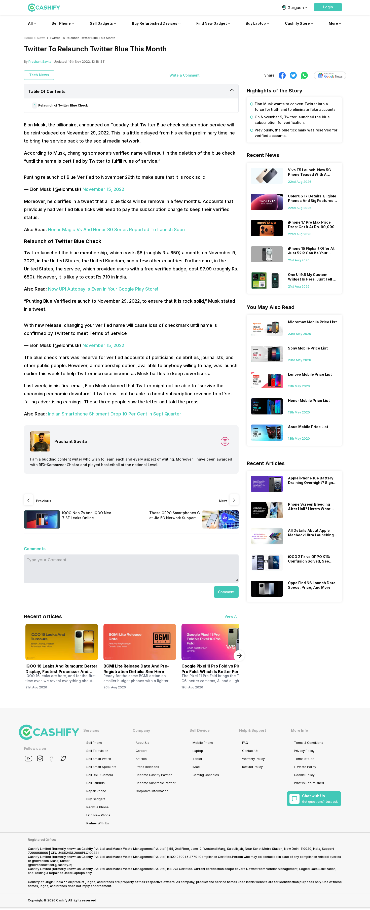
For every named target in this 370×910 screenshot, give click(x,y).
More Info (299, 730)
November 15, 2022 (103, 189)
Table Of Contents (46, 91)
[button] (328, 7)
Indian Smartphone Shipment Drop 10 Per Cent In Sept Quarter (114, 413)
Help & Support (252, 730)
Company (141, 730)
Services (91, 730)
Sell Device (200, 730)
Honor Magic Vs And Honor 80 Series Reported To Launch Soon (116, 229)
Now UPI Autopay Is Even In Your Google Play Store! (103, 289)
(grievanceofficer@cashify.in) (50, 865)
